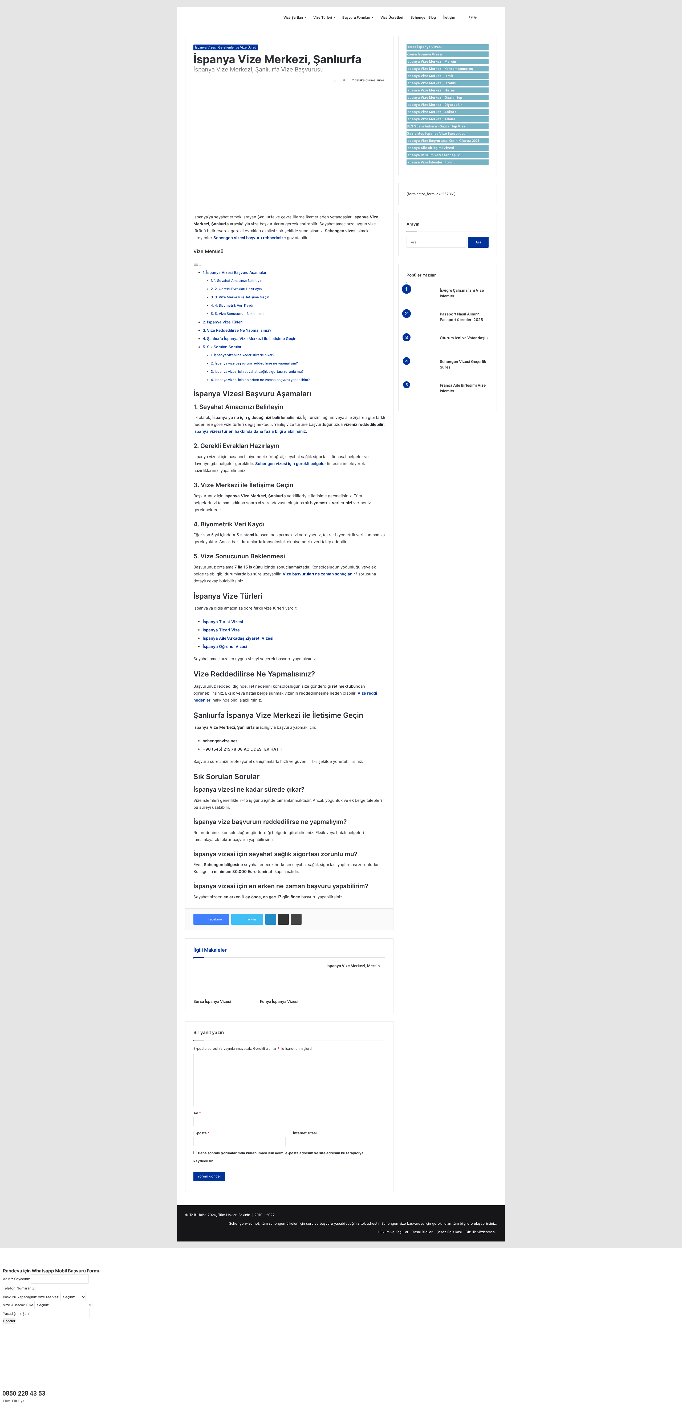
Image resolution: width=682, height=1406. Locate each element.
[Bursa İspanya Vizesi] (222, 979)
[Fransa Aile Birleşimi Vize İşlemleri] (421, 393)
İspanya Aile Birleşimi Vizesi (430, 148)
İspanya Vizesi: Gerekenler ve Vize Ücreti (226, 47)
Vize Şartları (293, 17)
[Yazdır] (296, 919)
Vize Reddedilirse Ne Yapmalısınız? (239, 330)
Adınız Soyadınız (16, 1279)
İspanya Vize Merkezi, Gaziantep (434, 97)
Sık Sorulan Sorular (224, 347)
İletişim (449, 17)
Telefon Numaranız (18, 1288)
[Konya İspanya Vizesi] (289, 979)
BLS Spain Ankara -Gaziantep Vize (436, 126)
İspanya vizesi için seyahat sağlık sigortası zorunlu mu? (259, 372)
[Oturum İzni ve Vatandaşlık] (421, 345)
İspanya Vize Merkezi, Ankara (432, 112)
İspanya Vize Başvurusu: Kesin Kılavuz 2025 (443, 141)
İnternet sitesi (305, 1133)
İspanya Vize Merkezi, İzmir (430, 76)
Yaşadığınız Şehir (17, 1313)
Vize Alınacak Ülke (18, 1305)
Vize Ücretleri (391, 17)
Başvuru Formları (356, 17)
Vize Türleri (322, 17)
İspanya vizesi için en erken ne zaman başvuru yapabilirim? (262, 380)
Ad (197, 1113)
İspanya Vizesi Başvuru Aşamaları (236, 272)
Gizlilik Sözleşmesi (480, 1232)
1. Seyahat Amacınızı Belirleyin (238, 281)
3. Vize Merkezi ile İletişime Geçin (242, 297)
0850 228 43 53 (23, 1393)
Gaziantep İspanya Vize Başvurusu (436, 133)
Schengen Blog (423, 17)
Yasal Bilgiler (422, 1232)
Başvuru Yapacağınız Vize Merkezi (31, 1297)
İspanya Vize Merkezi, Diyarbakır (434, 105)
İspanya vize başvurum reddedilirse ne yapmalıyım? (256, 363)
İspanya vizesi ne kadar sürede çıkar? (244, 355)
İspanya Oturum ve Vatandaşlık (433, 155)
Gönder (9, 1321)
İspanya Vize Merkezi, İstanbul (432, 83)
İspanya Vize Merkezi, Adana (431, 119)
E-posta (201, 1133)
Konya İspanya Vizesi (279, 1001)
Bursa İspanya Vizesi (212, 1001)
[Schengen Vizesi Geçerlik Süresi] (421, 369)
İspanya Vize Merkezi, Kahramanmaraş (440, 69)
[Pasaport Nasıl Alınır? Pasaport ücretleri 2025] (421, 321)
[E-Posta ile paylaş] (283, 919)
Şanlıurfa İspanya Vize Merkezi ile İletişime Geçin (252, 338)
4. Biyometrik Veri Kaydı (234, 305)
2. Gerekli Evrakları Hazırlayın (238, 289)
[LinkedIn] (270, 919)
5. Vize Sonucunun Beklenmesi (240, 314)
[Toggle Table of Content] (197, 265)
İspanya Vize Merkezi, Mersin (353, 965)
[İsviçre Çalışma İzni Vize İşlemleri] (421, 298)
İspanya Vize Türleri (225, 322)
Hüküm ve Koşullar (393, 1232)
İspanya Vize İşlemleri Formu (431, 162)
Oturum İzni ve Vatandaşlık (464, 337)
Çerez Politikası (449, 1232)
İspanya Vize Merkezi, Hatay (431, 90)
